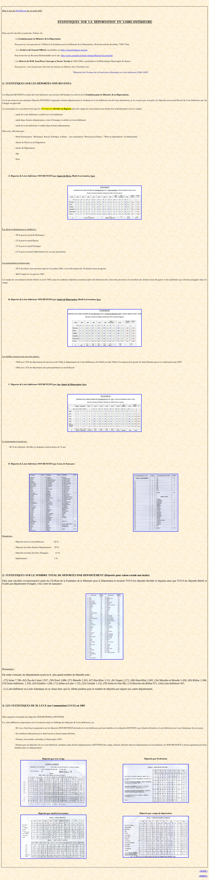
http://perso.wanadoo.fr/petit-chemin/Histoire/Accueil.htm (87, 55)
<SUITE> (203, 871)
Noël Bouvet (21, 10)
